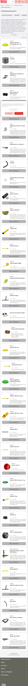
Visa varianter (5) (14, 305)
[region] (14, 109)
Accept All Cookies (19, 113)
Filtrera (15, 34)
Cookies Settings (14, 109)
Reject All (9, 113)
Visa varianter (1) (14, 66)
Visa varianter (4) (14, 137)
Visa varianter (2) (14, 52)
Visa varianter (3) (14, 85)
